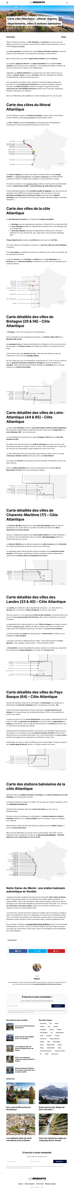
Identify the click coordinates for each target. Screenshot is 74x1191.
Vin (41, 1054)
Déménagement (60, 1032)
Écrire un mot (55, 1054)
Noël (48, 1041)
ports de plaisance (29, 117)
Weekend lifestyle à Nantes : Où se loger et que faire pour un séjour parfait (25, 1070)
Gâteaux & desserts (54, 1038)
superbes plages (31, 184)
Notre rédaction (30, 1184)
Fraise (41, 1035)
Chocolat (51, 1029)
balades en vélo (18, 626)
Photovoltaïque (56, 1041)
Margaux (37, 979)
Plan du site (39, 1184)
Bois (51, 1023)
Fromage (57, 1035)
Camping (55, 1026)
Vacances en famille (60, 1051)
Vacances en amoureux (46, 1051)
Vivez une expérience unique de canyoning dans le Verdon (25, 1059)
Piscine (42, 1044)
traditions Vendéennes (41, 177)
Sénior (59, 1047)
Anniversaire (43, 1023)
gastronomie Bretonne (23, 177)
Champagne (43, 1029)
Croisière (59, 1029)
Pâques (42, 1047)
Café (49, 1026)
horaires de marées (18, 46)
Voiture (46, 1054)
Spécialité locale (51, 1047)
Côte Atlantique (12, 940)
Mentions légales (50, 1184)
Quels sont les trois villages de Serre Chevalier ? (24, 1037)
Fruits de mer (43, 1038)
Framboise (49, 1035)
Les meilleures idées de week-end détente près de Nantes (24, 1048)
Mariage (42, 1041)
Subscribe (57, 1006)
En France (9, 13)
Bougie (56, 1023)
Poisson (60, 1044)
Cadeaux (42, 1026)
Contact (20, 1184)
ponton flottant (61, 735)
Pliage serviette (50, 1044)
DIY (52, 1032)
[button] (7, 3)
